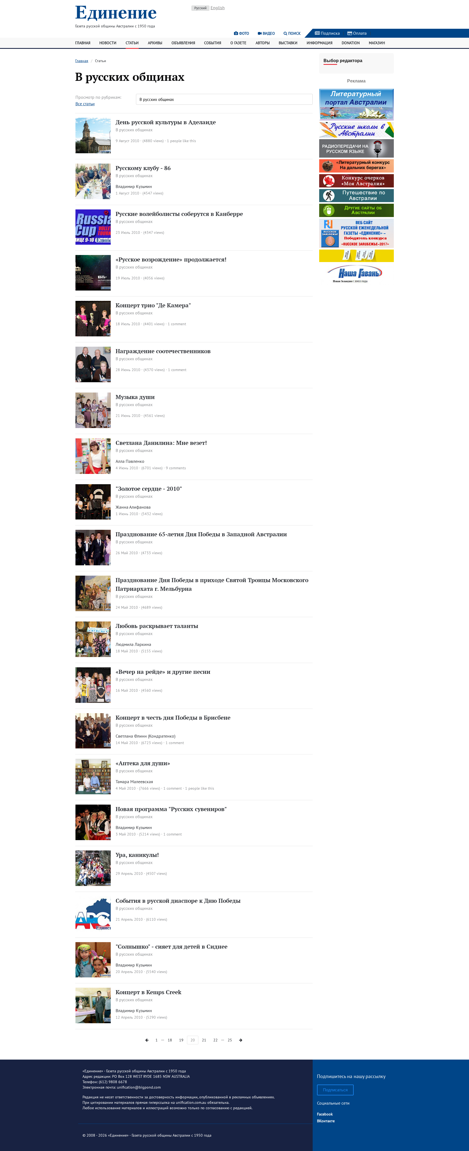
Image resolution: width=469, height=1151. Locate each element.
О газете (238, 42)
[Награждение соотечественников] (93, 380)
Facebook (325, 1114)
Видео (268, 33)
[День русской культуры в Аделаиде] (93, 151)
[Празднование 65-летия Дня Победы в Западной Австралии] (93, 563)
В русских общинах (134, 129)
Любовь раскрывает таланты (157, 626)
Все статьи (85, 103)
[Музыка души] (93, 426)
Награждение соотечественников (163, 351)
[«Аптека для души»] (93, 792)
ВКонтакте (326, 1120)
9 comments (176, 467)
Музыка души (135, 397)
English (218, 7)
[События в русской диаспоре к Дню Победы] (93, 930)
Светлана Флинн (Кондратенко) (145, 736)
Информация (319, 42)
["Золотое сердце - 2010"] (93, 518)
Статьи (132, 42)
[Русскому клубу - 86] (93, 197)
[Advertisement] (356, 320)
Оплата (359, 33)
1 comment (177, 323)
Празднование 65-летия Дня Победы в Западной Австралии (201, 534)
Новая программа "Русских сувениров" (171, 809)
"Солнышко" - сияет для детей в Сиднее (171, 946)
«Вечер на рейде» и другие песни (163, 671)
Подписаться (335, 1090)
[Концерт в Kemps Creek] (93, 1021)
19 (181, 1040)
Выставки (288, 42)
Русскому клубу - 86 (143, 168)
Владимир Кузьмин (134, 186)
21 (204, 1040)
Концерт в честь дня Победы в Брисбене (173, 717)
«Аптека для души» (143, 763)
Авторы (263, 42)
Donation (351, 42)
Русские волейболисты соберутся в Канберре (179, 214)
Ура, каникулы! (137, 855)
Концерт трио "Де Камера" (153, 305)
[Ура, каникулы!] (93, 884)
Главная (82, 42)
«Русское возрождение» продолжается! (171, 259)
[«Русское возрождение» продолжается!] (93, 289)
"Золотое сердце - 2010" (149, 488)
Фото (243, 33)
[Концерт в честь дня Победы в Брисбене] (93, 747)
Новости (107, 42)
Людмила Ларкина (133, 644)
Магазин (377, 42)
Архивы (155, 42)
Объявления (183, 42)
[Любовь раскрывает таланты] (93, 655)
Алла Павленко (130, 461)
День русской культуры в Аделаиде (166, 122)
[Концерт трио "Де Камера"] (93, 334)
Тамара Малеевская (134, 781)
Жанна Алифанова (133, 507)
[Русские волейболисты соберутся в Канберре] (93, 243)
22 (215, 1040)
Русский (200, 8)
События (212, 42)
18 (170, 1040)
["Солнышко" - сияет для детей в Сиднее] (93, 975)
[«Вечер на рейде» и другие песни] (93, 701)
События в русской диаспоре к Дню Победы (178, 900)
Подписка (330, 33)
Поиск (294, 33)
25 (230, 1040)
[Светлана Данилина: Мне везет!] (93, 472)
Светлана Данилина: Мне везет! (161, 443)
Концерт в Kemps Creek (148, 992)
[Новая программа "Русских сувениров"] (93, 838)
